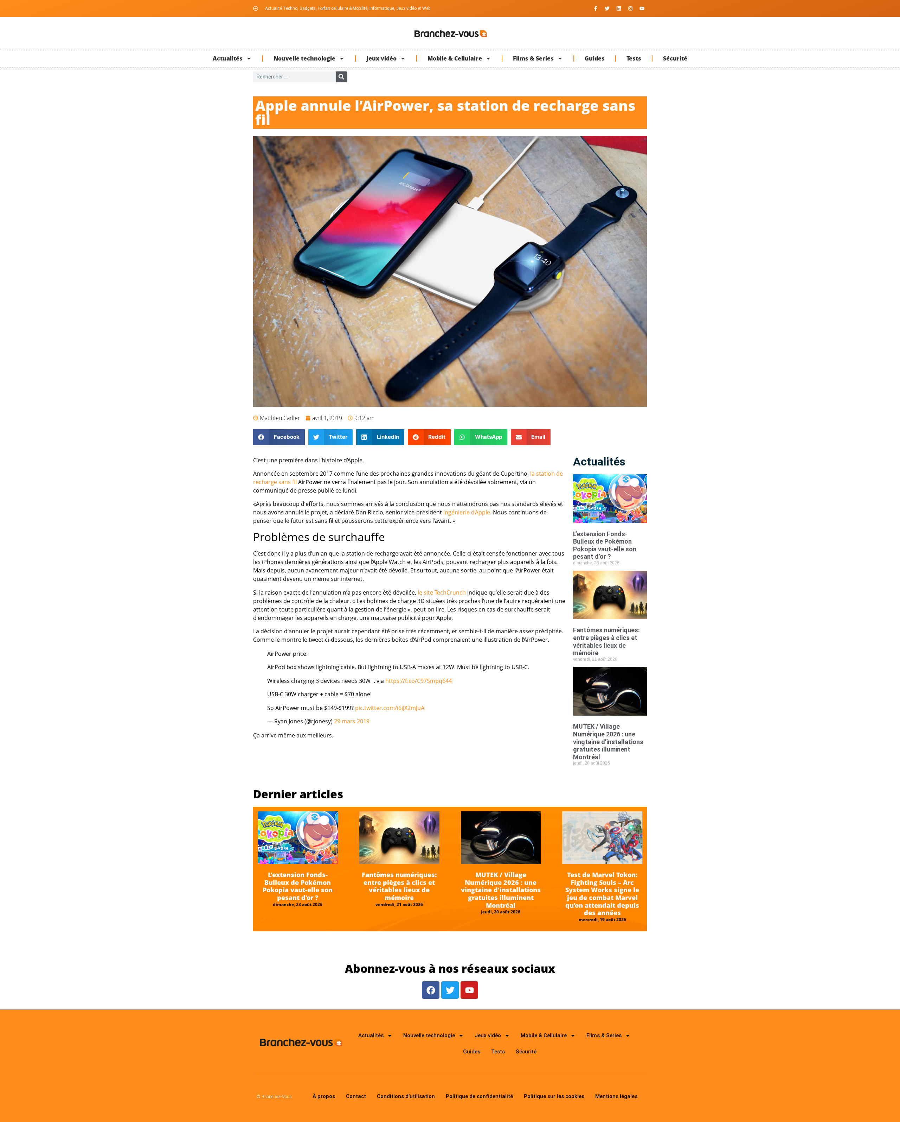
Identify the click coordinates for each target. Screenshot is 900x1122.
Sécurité (675, 58)
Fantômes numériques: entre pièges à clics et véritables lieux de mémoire (606, 641)
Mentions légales (616, 1096)
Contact (356, 1096)
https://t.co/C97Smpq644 (418, 681)
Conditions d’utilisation (406, 1096)
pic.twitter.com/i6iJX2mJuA (389, 708)
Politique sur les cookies (554, 1096)
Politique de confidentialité (479, 1096)
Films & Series (533, 58)
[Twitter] (607, 8)
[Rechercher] (341, 76)
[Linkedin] (619, 8)
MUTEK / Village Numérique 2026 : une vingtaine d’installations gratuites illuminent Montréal (608, 741)
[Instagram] (630, 8)
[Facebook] (430, 990)
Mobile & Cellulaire (455, 58)
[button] (279, 437)
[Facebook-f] (595, 8)
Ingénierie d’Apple (466, 512)
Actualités (228, 58)
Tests (633, 58)
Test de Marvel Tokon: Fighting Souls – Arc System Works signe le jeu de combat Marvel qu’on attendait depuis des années (602, 893)
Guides (595, 58)
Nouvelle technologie (304, 58)
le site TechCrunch (442, 592)
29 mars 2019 (351, 721)
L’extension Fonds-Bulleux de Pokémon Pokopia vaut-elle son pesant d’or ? (604, 545)
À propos (324, 1096)
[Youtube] (642, 8)
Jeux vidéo (381, 58)
